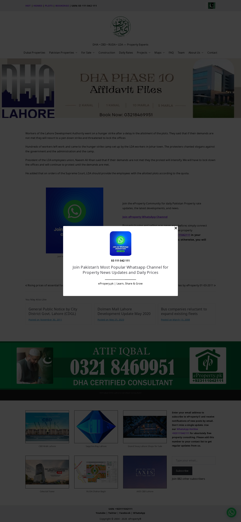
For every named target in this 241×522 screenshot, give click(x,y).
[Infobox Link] (120, 261)
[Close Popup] (176, 229)
